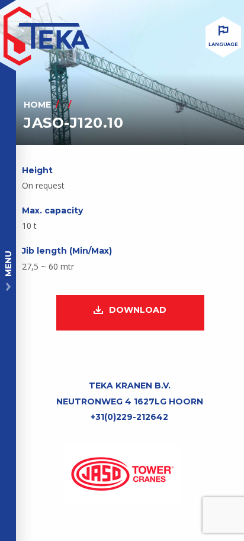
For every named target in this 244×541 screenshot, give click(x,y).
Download (137, 309)
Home (37, 104)
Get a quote (201, 511)
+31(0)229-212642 (129, 417)
